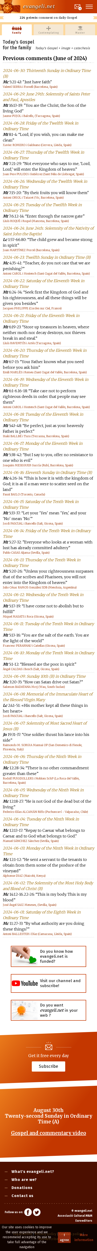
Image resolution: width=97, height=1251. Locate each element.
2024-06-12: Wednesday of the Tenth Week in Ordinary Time (43, 597)
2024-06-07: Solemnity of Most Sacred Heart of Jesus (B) (45, 726)
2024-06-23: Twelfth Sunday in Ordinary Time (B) (47, 257)
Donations (22, 1187)
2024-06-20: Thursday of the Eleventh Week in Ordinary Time (44, 353)
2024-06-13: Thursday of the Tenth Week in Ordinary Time (41, 562)
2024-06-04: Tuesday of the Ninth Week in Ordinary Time (41, 822)
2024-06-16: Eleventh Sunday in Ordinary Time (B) (47, 472)
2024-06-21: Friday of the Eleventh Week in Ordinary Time (41, 318)
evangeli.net (39, 6)
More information (83, 1237)
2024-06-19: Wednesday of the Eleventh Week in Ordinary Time (45, 382)
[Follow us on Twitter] (36, 1212)
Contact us (22, 1195)
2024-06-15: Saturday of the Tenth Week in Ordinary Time (40, 504)
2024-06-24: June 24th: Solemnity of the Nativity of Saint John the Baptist (48, 231)
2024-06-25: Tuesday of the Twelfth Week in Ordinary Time (42, 207)
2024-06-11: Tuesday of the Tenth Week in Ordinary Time (48, 626)
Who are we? (24, 1179)
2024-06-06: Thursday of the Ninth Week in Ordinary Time (42, 759)
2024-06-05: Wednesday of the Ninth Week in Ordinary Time (43, 793)
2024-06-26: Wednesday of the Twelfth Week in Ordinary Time (45, 184)
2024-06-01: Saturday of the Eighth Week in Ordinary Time (42, 915)
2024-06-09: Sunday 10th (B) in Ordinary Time (44, 676)
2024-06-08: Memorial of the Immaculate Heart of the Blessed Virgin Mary (48, 697)
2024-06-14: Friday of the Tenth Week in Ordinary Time (47, 533)
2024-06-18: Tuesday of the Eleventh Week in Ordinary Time (43, 417)
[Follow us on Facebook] (28, 1212)
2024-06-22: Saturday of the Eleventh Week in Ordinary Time (43, 283)
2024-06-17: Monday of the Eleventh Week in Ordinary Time (42, 446)
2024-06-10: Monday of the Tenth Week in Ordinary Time (48, 655)
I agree (64, 1237)
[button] (89, 7)
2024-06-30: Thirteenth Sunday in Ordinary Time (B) (47, 73)
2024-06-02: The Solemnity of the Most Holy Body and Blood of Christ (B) (48, 886)
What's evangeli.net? (33, 1171)
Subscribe (48, 1066)
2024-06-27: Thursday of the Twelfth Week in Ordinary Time (43, 155)
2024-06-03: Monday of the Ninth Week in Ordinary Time (48, 851)
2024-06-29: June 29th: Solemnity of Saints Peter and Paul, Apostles (46, 97)
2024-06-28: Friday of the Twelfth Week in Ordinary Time (40, 126)
